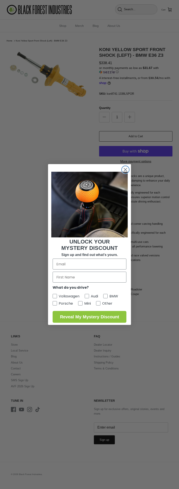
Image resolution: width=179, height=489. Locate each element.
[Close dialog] (125, 169)
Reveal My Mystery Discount (89, 316)
